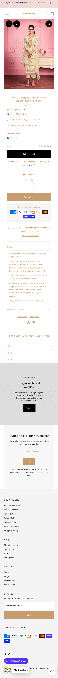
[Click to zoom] (48, 23)
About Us (8, 572)
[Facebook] (5, 654)
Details (10, 247)
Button (29, 408)
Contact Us (9, 549)
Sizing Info (9, 557)
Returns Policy (10, 522)
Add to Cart (29, 197)
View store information (30, 236)
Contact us (22, 317)
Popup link (34, 317)
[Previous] (7, 3)
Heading (8, 346)
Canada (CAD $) (16, 627)
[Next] (50, 3)
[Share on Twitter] (29, 323)
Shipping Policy (11, 530)
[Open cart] (52, 13)
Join (29, 461)
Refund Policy (10, 518)
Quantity (29, 180)
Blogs (6, 576)
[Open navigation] (7, 13)
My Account (9, 580)
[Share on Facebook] (24, 323)
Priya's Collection (12, 505)
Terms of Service (11, 526)
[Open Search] (47, 13)
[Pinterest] (9, 654)
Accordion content (15, 309)
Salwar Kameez (11, 509)
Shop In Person (11, 545)
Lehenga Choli (10, 514)
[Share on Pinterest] (33, 323)
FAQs (6, 553)
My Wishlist (9, 585)
